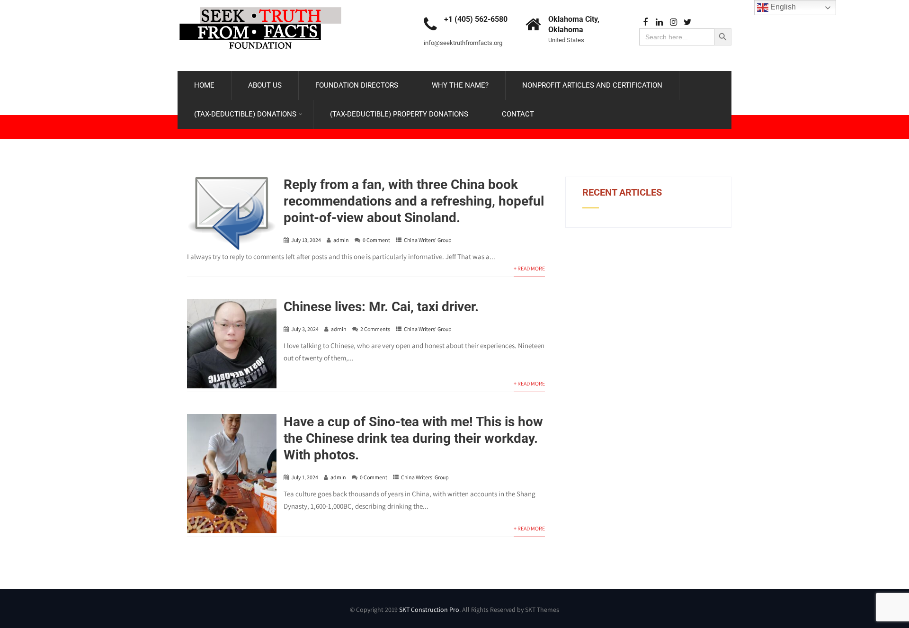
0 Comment (376, 239)
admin (341, 239)
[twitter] (688, 22)
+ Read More (529, 268)
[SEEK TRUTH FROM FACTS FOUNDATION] (260, 4)
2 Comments (375, 328)
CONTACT (518, 114)
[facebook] (645, 22)
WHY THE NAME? (460, 85)
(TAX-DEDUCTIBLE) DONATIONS (245, 114)
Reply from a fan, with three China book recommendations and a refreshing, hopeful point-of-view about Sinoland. (414, 201)
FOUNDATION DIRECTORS (356, 85)
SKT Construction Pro (429, 609)
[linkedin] (659, 22)
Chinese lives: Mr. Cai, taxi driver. (381, 306)
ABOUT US (265, 85)
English (782, 7)
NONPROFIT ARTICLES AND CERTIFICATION (592, 85)
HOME (204, 85)
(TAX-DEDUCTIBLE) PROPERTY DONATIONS (399, 114)
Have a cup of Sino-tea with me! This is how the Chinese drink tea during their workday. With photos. (413, 438)
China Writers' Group (428, 239)
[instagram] (673, 22)
